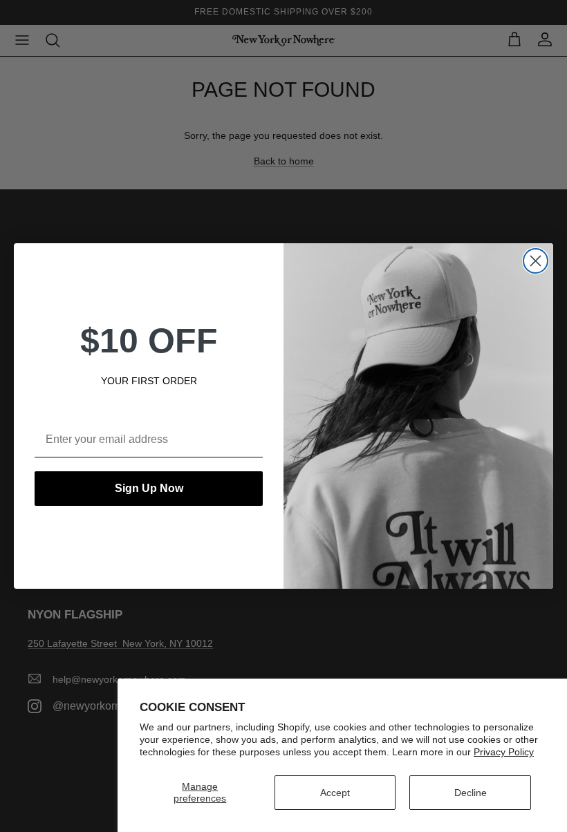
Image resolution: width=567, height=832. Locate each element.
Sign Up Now (149, 488)
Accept (335, 792)
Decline (470, 792)
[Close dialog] (535, 261)
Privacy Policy (504, 751)
